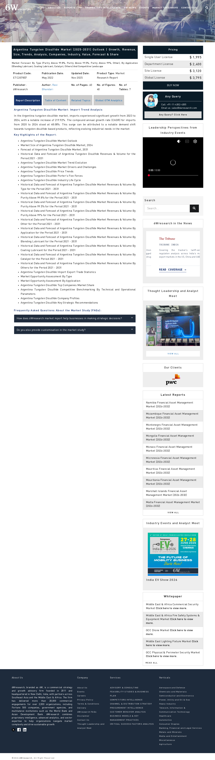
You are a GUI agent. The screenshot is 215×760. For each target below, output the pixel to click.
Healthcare (165, 716)
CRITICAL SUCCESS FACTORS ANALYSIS (132, 724)
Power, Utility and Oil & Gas (174, 700)
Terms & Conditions (88, 704)
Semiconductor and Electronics (176, 696)
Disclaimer (83, 716)
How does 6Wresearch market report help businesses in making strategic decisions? (69, 318)
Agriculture (165, 744)
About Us (54, 7)
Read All (152, 663)
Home (41, 7)
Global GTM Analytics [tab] (108, 100)
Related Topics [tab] (81, 100)
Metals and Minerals (170, 732)
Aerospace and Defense (172, 688)
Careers (81, 696)
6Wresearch (25, 758)
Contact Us (189, 7)
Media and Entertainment (173, 736)
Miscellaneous (167, 740)
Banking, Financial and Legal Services (180, 728)
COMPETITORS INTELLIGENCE (126, 700)
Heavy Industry (167, 704)
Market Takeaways (165, 7)
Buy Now (173, 85)
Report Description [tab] (28, 100)
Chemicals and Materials (173, 692)
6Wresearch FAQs (87, 712)
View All (173, 354)
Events (144, 7)
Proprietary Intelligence (103, 7)
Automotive (165, 720)
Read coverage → (181, 269)
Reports (69, 7)
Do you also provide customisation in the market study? (51, 330)
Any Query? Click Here (173, 115)
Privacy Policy (85, 700)
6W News (130, 7)
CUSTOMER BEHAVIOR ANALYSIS (128, 712)
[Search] (194, 208)
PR (80, 7)
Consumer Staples (169, 724)
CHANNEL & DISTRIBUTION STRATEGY (131, 704)
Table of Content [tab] (56, 100)
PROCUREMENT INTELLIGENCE (126, 708)
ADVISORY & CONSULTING (124, 688)
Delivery (81, 708)
